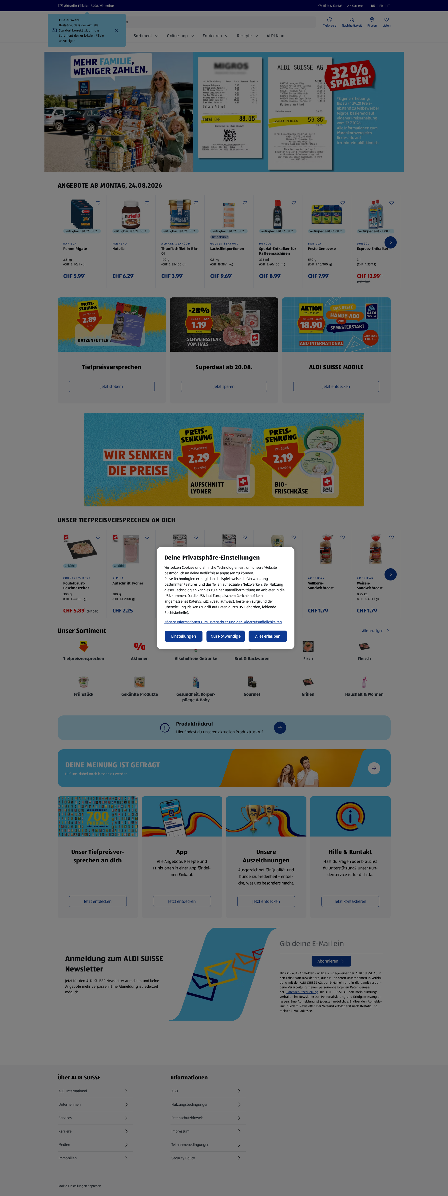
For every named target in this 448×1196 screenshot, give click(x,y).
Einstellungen (183, 636)
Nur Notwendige (226, 636)
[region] (225, 598)
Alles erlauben (268, 636)
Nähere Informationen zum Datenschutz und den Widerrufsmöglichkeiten (223, 622)
